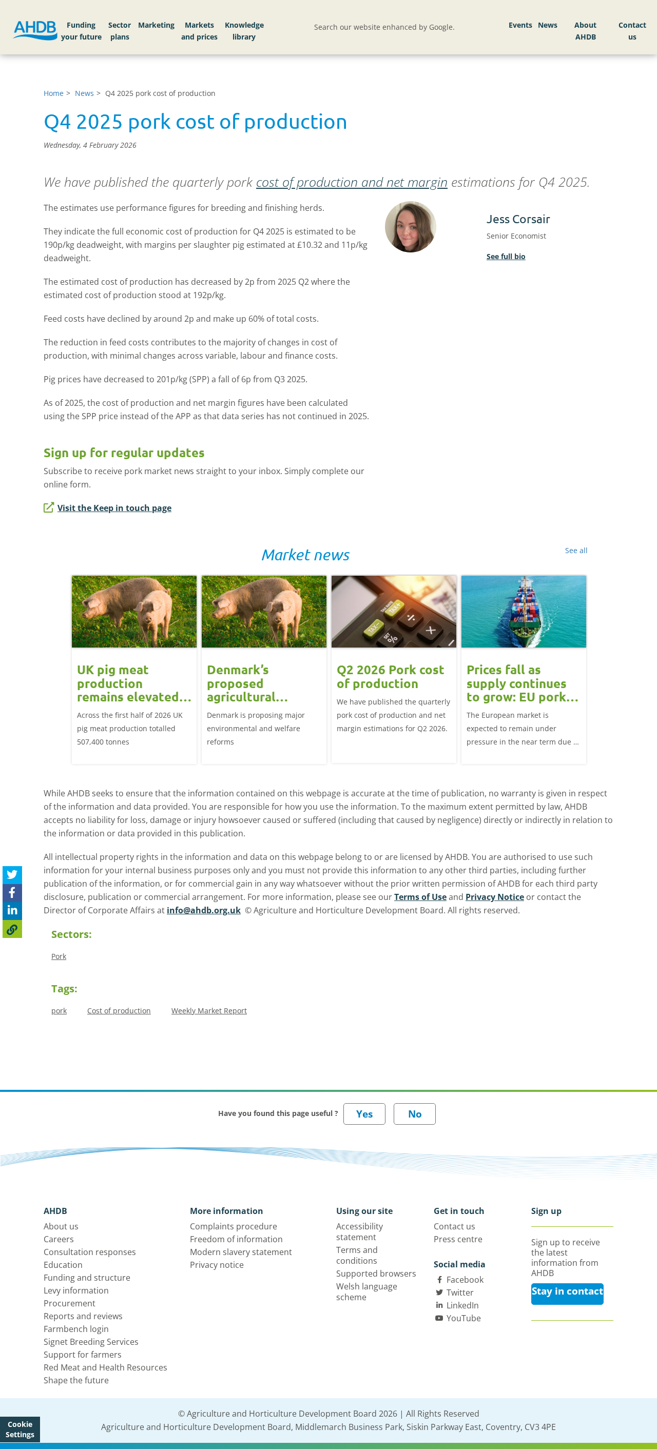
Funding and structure (87, 1277)
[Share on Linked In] (12, 911)
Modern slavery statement (241, 1252)
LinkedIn (463, 1305)
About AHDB (585, 31)
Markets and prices (199, 31)
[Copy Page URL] (12, 929)
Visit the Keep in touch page (114, 508)
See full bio (506, 256)
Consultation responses (90, 1252)
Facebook (465, 1279)
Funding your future (81, 31)
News (547, 25)
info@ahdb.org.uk (204, 910)
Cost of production (119, 1010)
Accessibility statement (359, 1232)
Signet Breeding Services (91, 1341)
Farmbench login (76, 1329)
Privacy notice (217, 1264)
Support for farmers (83, 1354)
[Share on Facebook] (12, 893)
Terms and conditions (357, 1255)
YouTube (464, 1318)
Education (63, 1264)
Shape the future (76, 1380)
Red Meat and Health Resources (105, 1367)
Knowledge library (244, 31)
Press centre (458, 1239)
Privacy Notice (495, 897)
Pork (58, 956)
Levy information (76, 1290)
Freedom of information (236, 1239)
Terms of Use (420, 897)
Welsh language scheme (366, 1292)
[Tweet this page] (12, 875)
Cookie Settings (20, 1429)
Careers (59, 1239)
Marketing (156, 25)
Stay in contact (567, 1291)
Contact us (632, 31)
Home (54, 93)
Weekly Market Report (209, 1010)
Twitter (460, 1292)
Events (520, 25)
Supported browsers (376, 1273)
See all (576, 550)
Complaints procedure (233, 1226)
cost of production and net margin (352, 181)
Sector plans (119, 31)
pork (59, 1010)
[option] (134, 662)
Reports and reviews (83, 1316)
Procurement (69, 1303)
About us (61, 1226)
